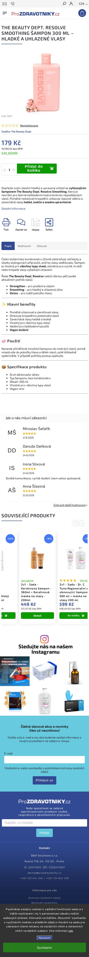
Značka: (16, 131)
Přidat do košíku (34, 168)
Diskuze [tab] (42, 246)
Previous (76, 523)
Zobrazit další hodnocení (69, 505)
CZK (82, 3)
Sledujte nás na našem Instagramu (45, 649)
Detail (38, 615)
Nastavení (44, 937)
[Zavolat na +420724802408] (13, 4)
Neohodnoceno (29, 125)
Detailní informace (13, 208)
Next (82, 523)
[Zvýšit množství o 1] (14, 170)
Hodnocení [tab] (24, 246)
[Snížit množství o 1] (4, 170)
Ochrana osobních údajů (44, 897)
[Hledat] (64, 4)
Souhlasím (44, 947)
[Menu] (5, 12)
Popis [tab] (8, 246)
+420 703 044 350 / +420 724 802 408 (44, 878)
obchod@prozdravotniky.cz (44, 872)
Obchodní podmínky (44, 902)
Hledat (44, 832)
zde (70, 930)
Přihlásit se (44, 780)
